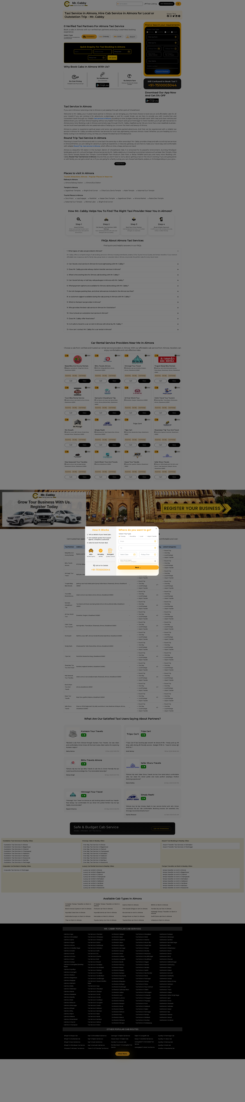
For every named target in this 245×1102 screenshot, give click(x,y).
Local (141, 536)
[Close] (156, 528)
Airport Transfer (152, 536)
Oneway (122, 536)
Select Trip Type (125, 534)
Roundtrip (133, 536)
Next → (138, 567)
